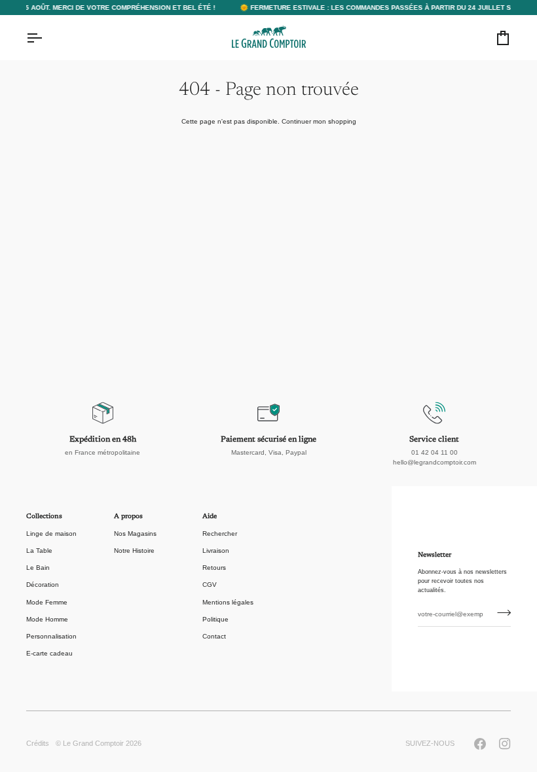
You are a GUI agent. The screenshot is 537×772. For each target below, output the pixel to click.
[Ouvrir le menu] (45, 38)
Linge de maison (51, 533)
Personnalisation (51, 636)
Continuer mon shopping (319, 121)
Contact (214, 636)
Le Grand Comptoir (93, 743)
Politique (215, 619)
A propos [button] (128, 517)
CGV (209, 584)
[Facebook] (480, 744)
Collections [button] (44, 517)
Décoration (42, 584)
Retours (214, 567)
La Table (39, 550)
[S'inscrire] (500, 613)
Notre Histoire (134, 550)
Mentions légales (227, 602)
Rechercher (219, 533)
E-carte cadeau (49, 653)
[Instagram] (505, 744)
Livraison (215, 550)
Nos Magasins (135, 533)
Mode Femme (46, 602)
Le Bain (38, 567)
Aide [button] (209, 517)
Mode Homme (47, 619)
